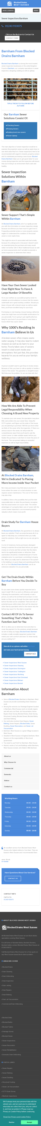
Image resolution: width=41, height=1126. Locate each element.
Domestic (7, 774)
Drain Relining (7, 995)
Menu (36, 10)
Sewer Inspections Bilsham (13, 680)
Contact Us (30, 654)
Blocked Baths (7, 1022)
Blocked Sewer (7, 1036)
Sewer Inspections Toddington (14, 672)
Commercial (8, 768)
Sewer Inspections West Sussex (15, 663)
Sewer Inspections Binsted (13, 683)
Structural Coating (8, 1082)
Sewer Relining (7, 1073)
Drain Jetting (6, 985)
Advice (6, 780)
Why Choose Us (10, 762)
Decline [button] (11, 1122)
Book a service (8, 10)
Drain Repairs (6, 990)
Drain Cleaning (7, 972)
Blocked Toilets (7, 1027)
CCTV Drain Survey (8, 1091)
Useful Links (9, 1062)
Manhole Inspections (9, 1096)
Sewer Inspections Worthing (14, 674)
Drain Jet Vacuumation (10, 999)
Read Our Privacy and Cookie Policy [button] (17, 1117)
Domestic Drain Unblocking (11, 1055)
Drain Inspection (8, 981)
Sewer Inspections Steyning (13, 666)
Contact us (8, 787)
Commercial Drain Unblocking (12, 1004)
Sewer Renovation (16, 726)
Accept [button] (29, 1122)
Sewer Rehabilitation (9, 1050)
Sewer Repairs (7, 1068)
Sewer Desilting (7, 1078)
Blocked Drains (14, 699)
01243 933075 (13, 25)
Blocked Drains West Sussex (22, 927)
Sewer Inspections (8, 1041)
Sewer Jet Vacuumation (10, 1087)
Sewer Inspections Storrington (14, 668)
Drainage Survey (7, 1031)
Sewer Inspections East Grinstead (16, 677)
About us (7, 756)
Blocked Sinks (25, 723)
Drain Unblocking (8, 976)
